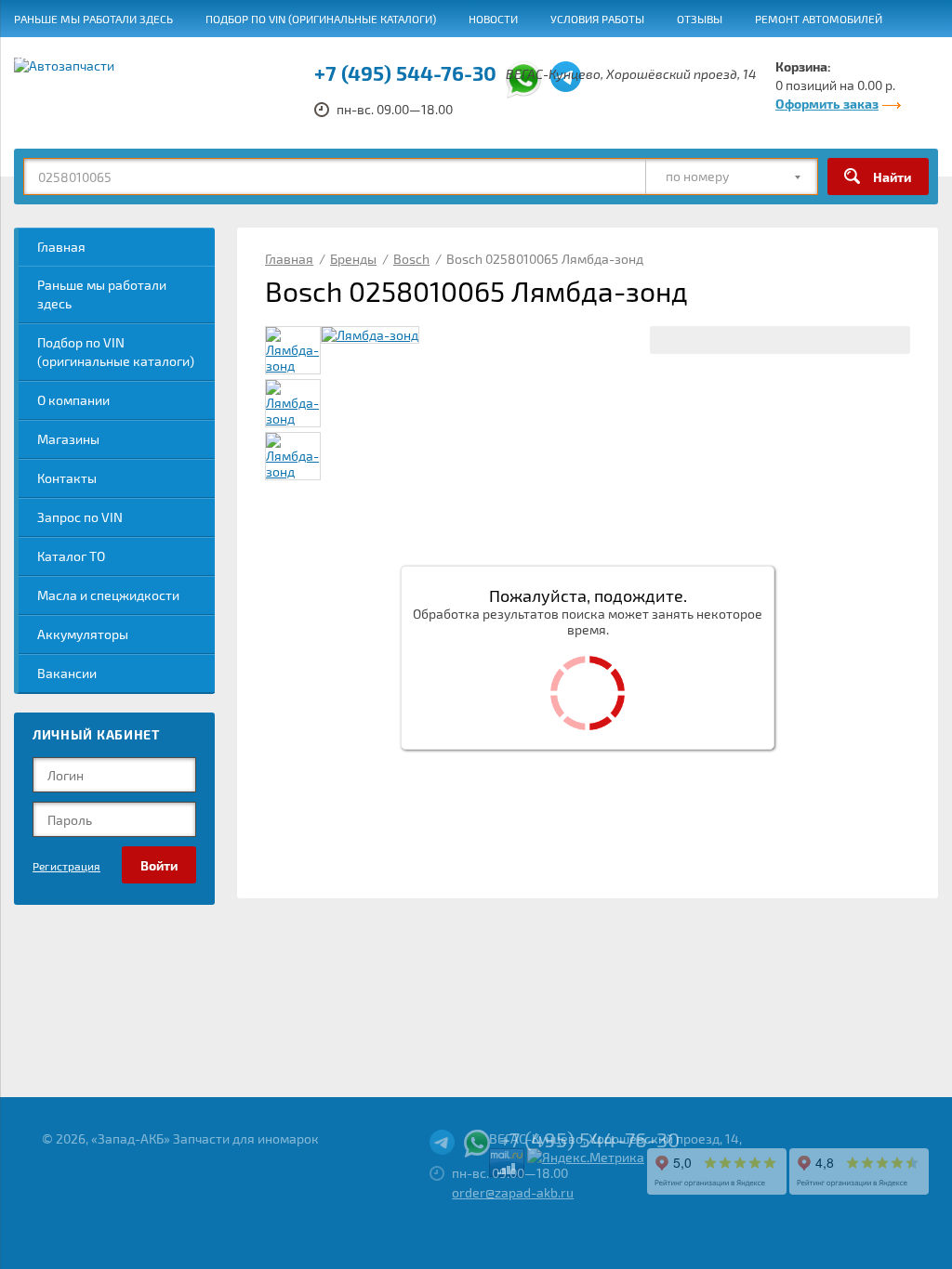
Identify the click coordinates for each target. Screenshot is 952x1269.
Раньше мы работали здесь (93, 18)
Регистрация (66, 865)
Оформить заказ (827, 103)
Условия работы (597, 18)
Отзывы (699, 18)
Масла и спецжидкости (108, 595)
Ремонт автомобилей (818, 18)
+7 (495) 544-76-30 (589, 1139)
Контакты (67, 478)
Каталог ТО (71, 556)
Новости (493, 18)
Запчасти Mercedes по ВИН (92, 56)
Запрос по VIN (80, 517)
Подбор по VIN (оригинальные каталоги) (320, 18)
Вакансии (230, 56)
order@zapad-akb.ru (513, 1192)
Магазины (68, 439)
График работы (333, 56)
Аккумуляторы (82, 634)
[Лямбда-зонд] (370, 335)
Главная (61, 247)
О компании (73, 400)
